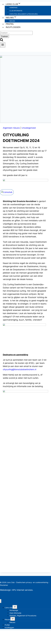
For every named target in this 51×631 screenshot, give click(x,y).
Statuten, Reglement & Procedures (23, 14)
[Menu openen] (2, 45)
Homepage (13, 7)
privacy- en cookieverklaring (37, 582)
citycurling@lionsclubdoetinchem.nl (19, 369)
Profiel (10, 24)
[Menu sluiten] (0, 601)
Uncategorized (29, 128)
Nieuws (12, 21)
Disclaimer (4, 585)
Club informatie (15, 11)
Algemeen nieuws (11, 128)
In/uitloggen (13, 27)
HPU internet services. (22, 590)
